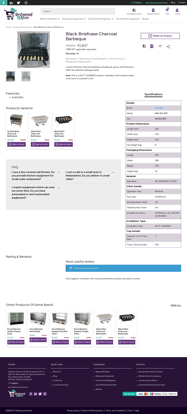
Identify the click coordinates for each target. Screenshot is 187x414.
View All (176, 305)
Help (137, 410)
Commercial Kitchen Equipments (151, 385)
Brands (145, 18)
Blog (173, 2)
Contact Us (57, 380)
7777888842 (136, 2)
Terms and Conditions (115, 410)
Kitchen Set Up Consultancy (149, 376)
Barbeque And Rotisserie (93, 58)
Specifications (153, 94)
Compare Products (61, 385)
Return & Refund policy (92, 410)
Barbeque (71, 58)
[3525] (144, 46)
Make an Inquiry (162, 35)
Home (8, 27)
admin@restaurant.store (156, 2)
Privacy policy (73, 410)
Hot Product (116, 58)
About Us (57, 372)
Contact (182, 2)
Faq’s (130, 410)
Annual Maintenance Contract (150, 372)
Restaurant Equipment (72, 18)
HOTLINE (159, 108)
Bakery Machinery (48, 18)
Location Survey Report (147, 380)
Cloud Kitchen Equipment (127, 18)
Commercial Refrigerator (99, 18)
